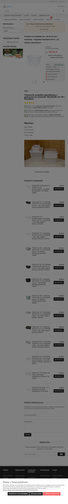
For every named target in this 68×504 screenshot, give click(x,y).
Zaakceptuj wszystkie (51, 493)
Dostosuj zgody (36, 493)
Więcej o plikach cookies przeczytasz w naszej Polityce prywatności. (20, 490)
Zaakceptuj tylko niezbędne (18, 493)
